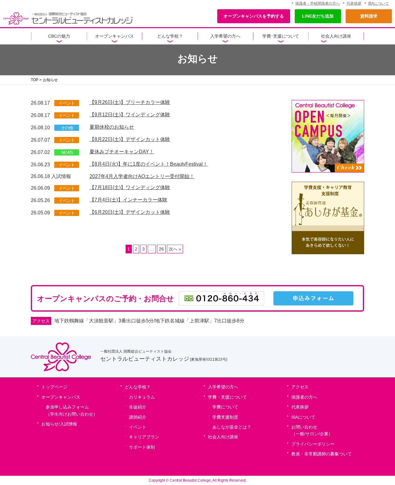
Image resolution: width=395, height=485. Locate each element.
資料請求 (368, 16)
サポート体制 (142, 447)
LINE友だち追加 (318, 16)
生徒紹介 (137, 406)
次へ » (175, 249)
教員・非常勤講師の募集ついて (321, 453)
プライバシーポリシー (313, 443)
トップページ (54, 386)
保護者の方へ (304, 397)
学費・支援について (227, 397)
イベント (137, 427)
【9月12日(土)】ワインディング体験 (129, 114)
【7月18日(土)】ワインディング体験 (129, 187)
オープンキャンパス (114, 36)
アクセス (300, 386)
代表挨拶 (354, 3)
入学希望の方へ (225, 36)
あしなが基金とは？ (231, 427)
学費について (225, 406)
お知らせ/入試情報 (59, 423)
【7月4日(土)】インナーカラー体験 (128, 199)
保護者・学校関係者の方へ (317, 3)
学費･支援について (280, 36)
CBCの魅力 (59, 36)
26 (161, 249)
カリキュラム (142, 397)
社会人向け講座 (336, 36)
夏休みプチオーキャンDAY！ (121, 151)
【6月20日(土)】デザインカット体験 (129, 212)
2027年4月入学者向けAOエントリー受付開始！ (141, 176)
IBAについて (378, 3)
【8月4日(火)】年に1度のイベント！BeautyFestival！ (148, 164)
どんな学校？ (170, 36)
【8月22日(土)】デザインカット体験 (129, 139)
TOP (34, 80)
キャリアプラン (144, 436)
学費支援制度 (225, 417)
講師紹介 (137, 417)
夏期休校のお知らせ (111, 127)
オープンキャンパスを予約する (253, 16)
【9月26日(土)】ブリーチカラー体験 (129, 102)
